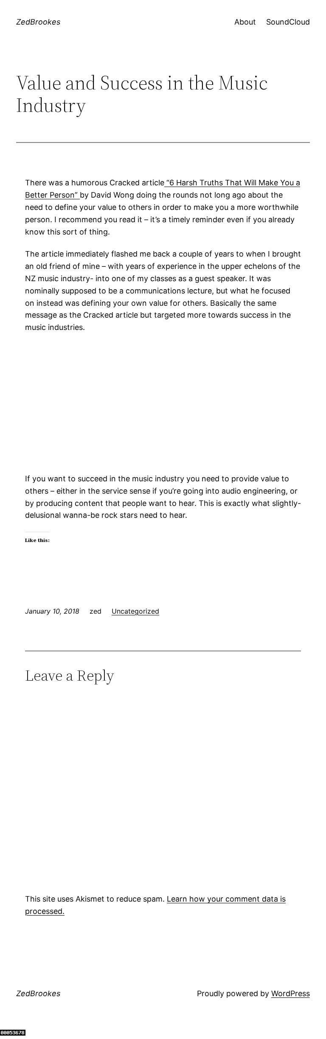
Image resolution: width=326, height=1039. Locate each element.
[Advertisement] (163, 403)
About (245, 21)
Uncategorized (135, 611)
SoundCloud (288, 21)
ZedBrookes (38, 21)
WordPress (290, 993)
